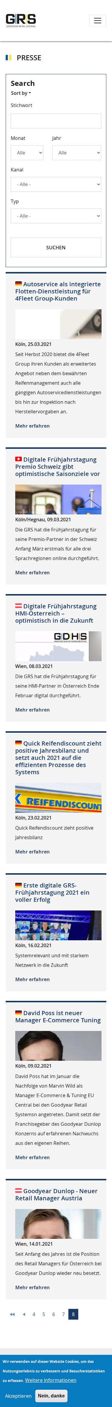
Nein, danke (51, 1395)
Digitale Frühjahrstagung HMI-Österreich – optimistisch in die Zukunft (55, 613)
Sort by (19, 93)
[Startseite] (21, 20)
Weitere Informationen (50, 1380)
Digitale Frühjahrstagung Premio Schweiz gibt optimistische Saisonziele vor (57, 466)
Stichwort (21, 105)
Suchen (56, 247)
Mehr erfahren (32, 426)
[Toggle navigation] (97, 21)
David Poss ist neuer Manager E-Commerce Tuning (58, 1016)
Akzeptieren (18, 1396)
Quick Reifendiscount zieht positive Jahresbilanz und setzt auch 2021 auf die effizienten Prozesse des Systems (58, 757)
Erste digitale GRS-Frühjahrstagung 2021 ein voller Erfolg (52, 892)
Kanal (17, 169)
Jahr (56, 138)
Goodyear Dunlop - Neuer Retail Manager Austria (56, 1194)
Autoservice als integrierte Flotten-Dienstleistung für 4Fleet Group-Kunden (58, 291)
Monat (18, 138)
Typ (15, 201)
